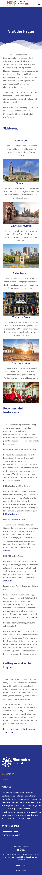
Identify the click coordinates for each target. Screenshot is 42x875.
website (6, 550)
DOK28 (8, 581)
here (5, 480)
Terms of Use (21, 860)
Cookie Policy (21, 870)
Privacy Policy (21, 865)
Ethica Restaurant (11, 514)
